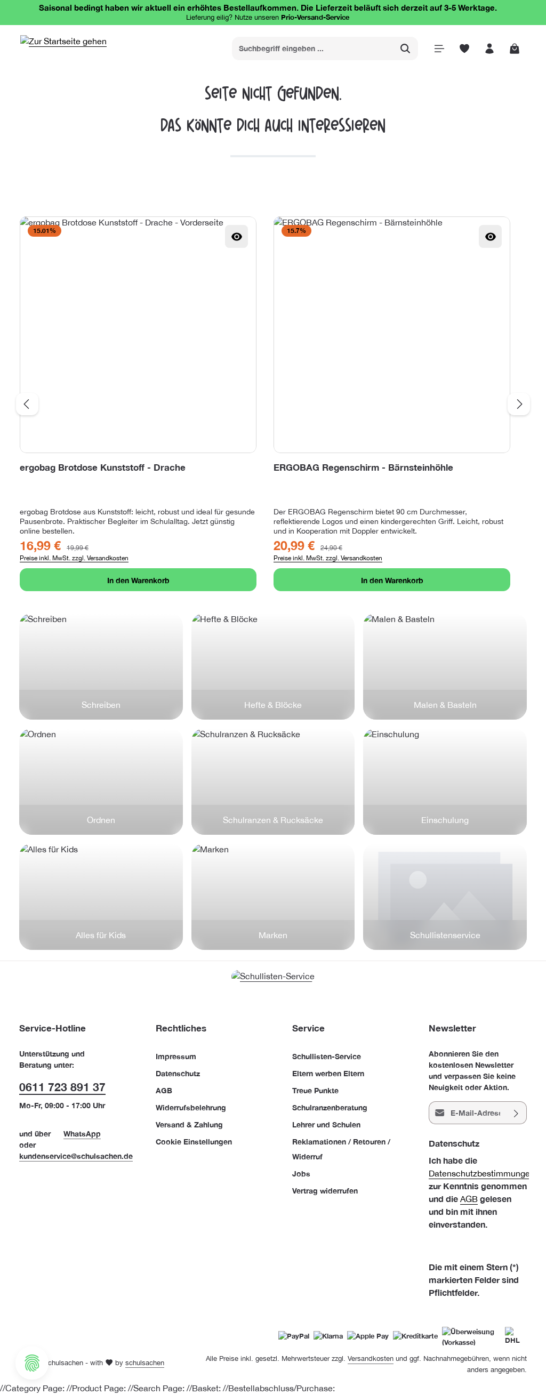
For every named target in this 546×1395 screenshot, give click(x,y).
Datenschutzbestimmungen (482, 1173)
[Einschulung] (445, 781)
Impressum (176, 1056)
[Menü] (439, 48)
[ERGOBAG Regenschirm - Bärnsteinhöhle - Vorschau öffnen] (490, 236)
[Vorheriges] (27, 404)
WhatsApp (82, 1133)
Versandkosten (371, 1358)
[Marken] (273, 896)
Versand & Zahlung (189, 1124)
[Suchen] (405, 48)
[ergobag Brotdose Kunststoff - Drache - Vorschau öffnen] (236, 236)
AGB (164, 1090)
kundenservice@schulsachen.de (76, 1155)
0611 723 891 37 (62, 1087)
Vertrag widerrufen (325, 1190)
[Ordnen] (101, 781)
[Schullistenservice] (445, 896)
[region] (273, 404)
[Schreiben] (101, 666)
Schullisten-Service (326, 1056)
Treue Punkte (315, 1090)
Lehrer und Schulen (326, 1124)
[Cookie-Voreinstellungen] (32, 1363)
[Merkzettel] (464, 48)
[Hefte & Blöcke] (273, 666)
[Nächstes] (519, 404)
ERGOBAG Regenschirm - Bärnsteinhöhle (363, 467)
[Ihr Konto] (489, 48)
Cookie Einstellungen (194, 1141)
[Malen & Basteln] (445, 666)
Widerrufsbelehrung (191, 1107)
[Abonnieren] (516, 1112)
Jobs (301, 1173)
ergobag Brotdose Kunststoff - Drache (103, 467)
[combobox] (313, 48)
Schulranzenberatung (329, 1107)
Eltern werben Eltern (328, 1073)
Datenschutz (178, 1073)
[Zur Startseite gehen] (63, 48)
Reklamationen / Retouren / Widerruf (341, 1149)
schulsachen (144, 1363)
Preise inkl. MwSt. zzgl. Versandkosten (74, 558)
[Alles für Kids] (101, 896)
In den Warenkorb (138, 580)
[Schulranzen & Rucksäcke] (273, 781)
